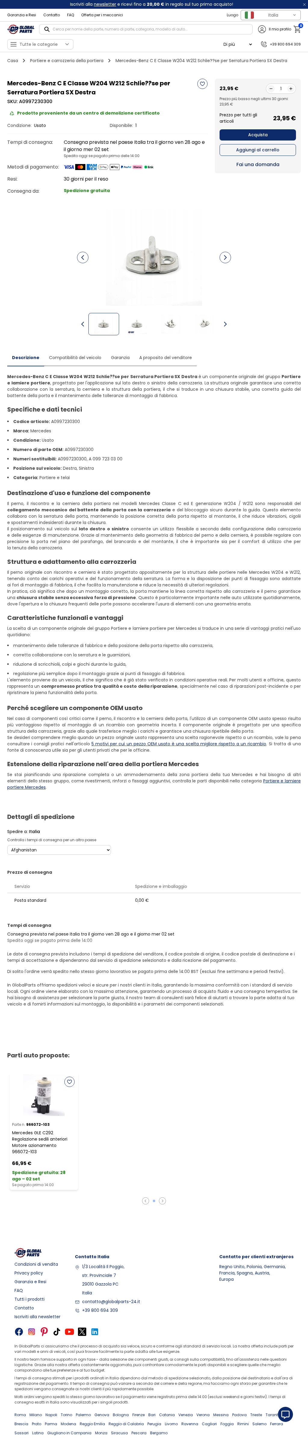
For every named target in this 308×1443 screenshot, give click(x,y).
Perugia (154, 1423)
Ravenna (189, 1423)
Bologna (121, 1414)
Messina (221, 1414)
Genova (101, 1414)
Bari (152, 1414)
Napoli (51, 1414)
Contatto (51, 14)
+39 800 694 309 (100, 1310)
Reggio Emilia (92, 1423)
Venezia (185, 1414)
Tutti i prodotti (29, 1299)
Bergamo (159, 1432)
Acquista (258, 135)
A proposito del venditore (165, 358)
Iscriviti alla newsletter (37, 1317)
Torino (66, 1414)
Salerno (259, 1423)
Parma (51, 1423)
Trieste (256, 1414)
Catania (167, 1414)
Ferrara (276, 1423)
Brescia (21, 1423)
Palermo (83, 1414)
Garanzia (120, 358)
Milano (35, 1414)
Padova (239, 1414)
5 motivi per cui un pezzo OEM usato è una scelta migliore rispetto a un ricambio (178, 744)
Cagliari (209, 1423)
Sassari (21, 1432)
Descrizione (25, 358)
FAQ (70, 14)
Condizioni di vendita (36, 1264)
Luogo (232, 14)
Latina (38, 1432)
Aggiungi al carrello (257, 150)
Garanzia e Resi (21, 14)
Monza (101, 1432)
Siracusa (119, 1432)
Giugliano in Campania (69, 1432)
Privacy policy (28, 1273)
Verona (203, 1414)
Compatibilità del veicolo (75, 358)
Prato (36, 1423)
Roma (20, 1414)
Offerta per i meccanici (102, 14)
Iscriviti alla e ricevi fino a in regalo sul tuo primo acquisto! (151, 4)
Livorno (171, 1423)
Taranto (273, 1414)
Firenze (138, 1414)
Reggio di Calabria (126, 1423)
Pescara (138, 1432)
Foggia (227, 1423)
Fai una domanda (257, 164)
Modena (68, 1423)
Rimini (243, 1423)
